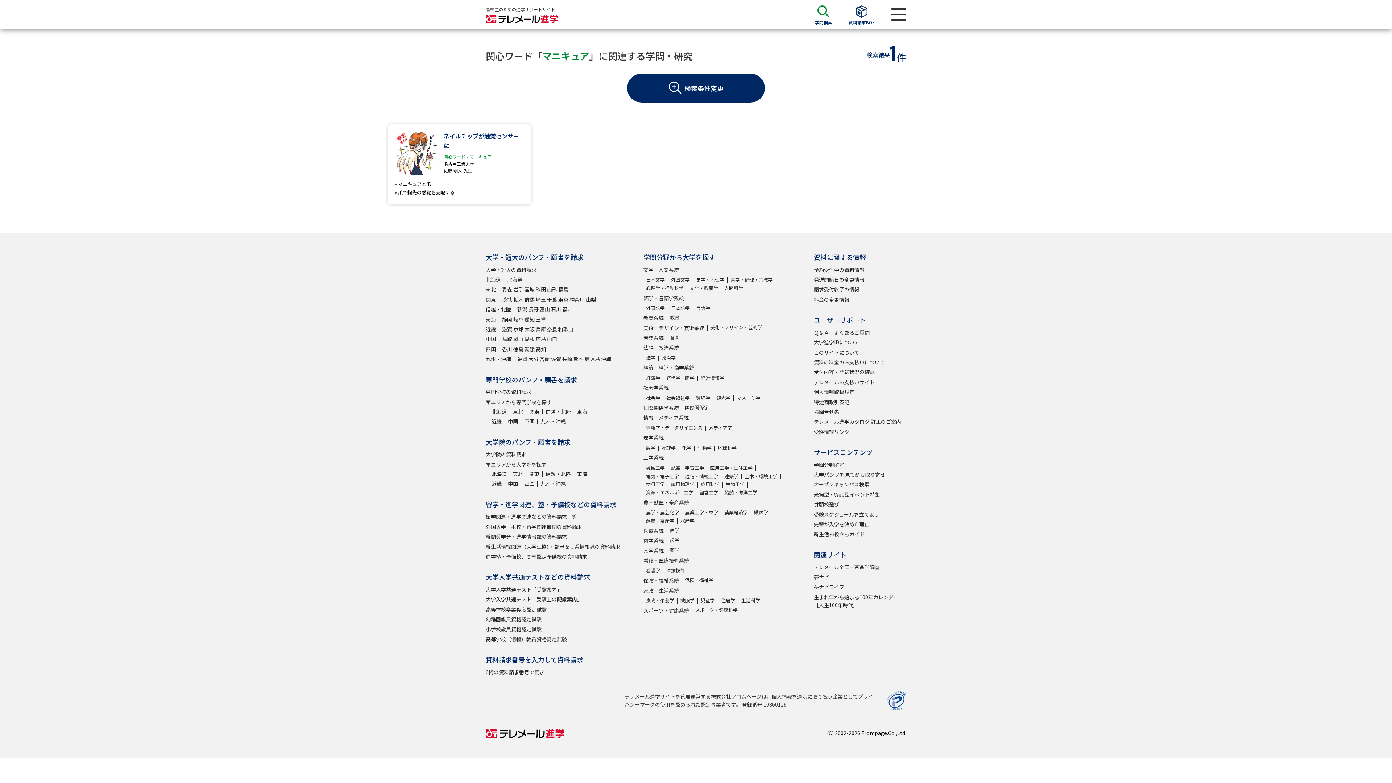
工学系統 (653, 457)
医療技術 (675, 570)
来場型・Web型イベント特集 (847, 494)
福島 (563, 289)
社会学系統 (656, 387)
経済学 (653, 377)
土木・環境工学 (761, 476)
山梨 (591, 299)
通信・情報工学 (701, 476)
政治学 (669, 357)
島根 (530, 339)
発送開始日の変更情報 (839, 279)
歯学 (674, 539)
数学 (650, 447)
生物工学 (735, 484)
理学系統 (653, 437)
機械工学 (655, 467)
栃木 (518, 299)
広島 (541, 339)
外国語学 (655, 307)
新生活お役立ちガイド (839, 534)
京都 (518, 329)
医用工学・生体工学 (731, 467)
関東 (491, 299)
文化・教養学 (704, 288)
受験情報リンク (831, 431)
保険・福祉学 (699, 579)
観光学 (723, 397)
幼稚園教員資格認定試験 (514, 619)
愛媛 (530, 349)
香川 (507, 349)
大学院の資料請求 (506, 454)
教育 (674, 317)
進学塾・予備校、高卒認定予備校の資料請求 (536, 556)
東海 (491, 319)
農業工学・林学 (701, 512)
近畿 (491, 329)
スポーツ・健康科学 (716, 609)
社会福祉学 (678, 397)
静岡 (507, 319)
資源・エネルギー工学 (669, 492)
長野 (534, 309)
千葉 (552, 299)
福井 (567, 309)
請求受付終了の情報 (836, 289)
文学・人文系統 (661, 269)
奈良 (552, 329)
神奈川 (577, 299)
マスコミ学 (748, 397)
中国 (491, 339)
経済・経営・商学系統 (668, 367)
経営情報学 (712, 377)
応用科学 (710, 484)
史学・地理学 (710, 279)
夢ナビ (821, 577)
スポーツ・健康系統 (666, 610)
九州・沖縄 (498, 358)
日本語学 (680, 307)
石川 (556, 309)
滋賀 (507, 329)
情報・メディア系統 (666, 417)
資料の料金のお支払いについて (849, 362)
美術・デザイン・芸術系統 (673, 327)
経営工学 (708, 492)
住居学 (728, 600)
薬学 (674, 550)
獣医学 (761, 512)
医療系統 (653, 530)
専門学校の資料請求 (508, 391)
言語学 (703, 307)
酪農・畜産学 (660, 520)
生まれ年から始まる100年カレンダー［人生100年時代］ (856, 601)
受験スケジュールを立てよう (846, 514)
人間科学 (733, 288)
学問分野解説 (829, 464)
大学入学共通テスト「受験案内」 (524, 589)
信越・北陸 (498, 309)
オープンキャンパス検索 (841, 484)
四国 (491, 349)
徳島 (518, 349)
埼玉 (541, 299)
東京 (563, 299)
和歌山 (565, 329)
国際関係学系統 (661, 407)
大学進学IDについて (836, 342)
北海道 (493, 279)
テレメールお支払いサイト (844, 382)
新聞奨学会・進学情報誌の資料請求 (526, 536)
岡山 (518, 339)
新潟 (522, 309)
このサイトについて (836, 352)
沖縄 (606, 358)
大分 (534, 358)
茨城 (507, 299)
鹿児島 (592, 358)
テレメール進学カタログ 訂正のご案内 (857, 421)
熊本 (578, 358)
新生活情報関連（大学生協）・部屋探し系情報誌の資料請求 (553, 546)
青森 (507, 289)
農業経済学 (736, 512)
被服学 (687, 600)
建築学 (731, 476)
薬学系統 (653, 550)
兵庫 (541, 329)
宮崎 (545, 358)
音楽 (674, 337)
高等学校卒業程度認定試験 (516, 609)
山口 (552, 339)
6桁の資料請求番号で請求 (515, 672)
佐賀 (556, 358)
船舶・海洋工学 (740, 492)
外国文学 (680, 279)
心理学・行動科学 (665, 288)
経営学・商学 (680, 377)
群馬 (530, 299)
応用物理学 (683, 484)
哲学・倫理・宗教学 (751, 279)
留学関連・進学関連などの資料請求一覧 (531, 516)
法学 (650, 357)
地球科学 (727, 447)
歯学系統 (653, 540)
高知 (541, 349)
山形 (552, 289)
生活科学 (750, 600)
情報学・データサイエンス (674, 427)
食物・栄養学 (660, 600)
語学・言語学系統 (663, 298)
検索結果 (878, 54)
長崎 (567, 358)
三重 (541, 319)
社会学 (653, 397)
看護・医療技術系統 (666, 560)
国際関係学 (697, 407)
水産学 (687, 520)
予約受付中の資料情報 (839, 269)
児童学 (708, 600)
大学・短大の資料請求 (511, 269)
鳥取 (507, 339)
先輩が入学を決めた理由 (842, 524)
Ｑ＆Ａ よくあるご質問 (842, 332)
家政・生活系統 (661, 590)
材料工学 (655, 484)
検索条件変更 (704, 88)
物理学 (669, 447)
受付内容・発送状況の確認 (844, 372)
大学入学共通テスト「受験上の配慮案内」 (534, 599)
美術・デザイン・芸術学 (736, 327)
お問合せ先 (826, 411)
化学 (686, 447)
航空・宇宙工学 (687, 467)
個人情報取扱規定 (834, 391)
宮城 (530, 289)
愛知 (530, 319)
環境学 (703, 397)
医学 (674, 530)
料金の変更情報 (831, 299)
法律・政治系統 (661, 347)
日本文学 (655, 279)
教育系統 (653, 318)
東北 (491, 289)
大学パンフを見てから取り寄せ (849, 474)
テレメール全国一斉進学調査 (847, 567)
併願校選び (826, 504)
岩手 (518, 289)
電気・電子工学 (662, 476)
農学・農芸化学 (662, 512)
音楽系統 (653, 337)
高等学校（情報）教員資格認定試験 (526, 639)
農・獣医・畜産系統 (666, 502)
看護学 (653, 570)
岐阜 (518, 319)
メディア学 (720, 427)
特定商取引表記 (831, 402)
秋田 (541, 289)
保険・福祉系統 (661, 580)
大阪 (530, 329)
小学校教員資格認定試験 (514, 629)
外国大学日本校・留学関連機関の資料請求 (534, 526)
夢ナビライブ (829, 587)
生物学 (704, 447)
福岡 (522, 358)
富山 (545, 309)
